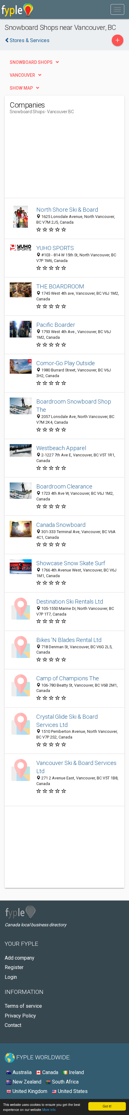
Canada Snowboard (60, 524)
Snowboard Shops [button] (31, 62)
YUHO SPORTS (55, 248)
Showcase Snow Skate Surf (70, 563)
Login (11, 977)
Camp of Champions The (67, 678)
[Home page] (17, 9)
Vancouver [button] (22, 75)
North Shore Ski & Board (67, 209)
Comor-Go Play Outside (65, 363)
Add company (19, 958)
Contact (13, 1025)
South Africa (65, 1082)
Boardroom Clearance (64, 486)
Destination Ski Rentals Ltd (69, 601)
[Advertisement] (57, 158)
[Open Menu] (117, 9)
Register (14, 967)
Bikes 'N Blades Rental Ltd (68, 640)
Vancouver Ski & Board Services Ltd (76, 767)
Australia (21, 1072)
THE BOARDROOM (60, 286)
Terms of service (23, 1006)
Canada (49, 1072)
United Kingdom (29, 1091)
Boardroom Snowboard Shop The (73, 405)
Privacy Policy (20, 1016)
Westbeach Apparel (61, 448)
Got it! (107, 1106)
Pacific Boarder (55, 324)
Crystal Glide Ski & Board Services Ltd (67, 720)
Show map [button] (21, 88)
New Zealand (26, 1082)
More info (49, 1109)
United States (72, 1091)
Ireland (76, 1072)
